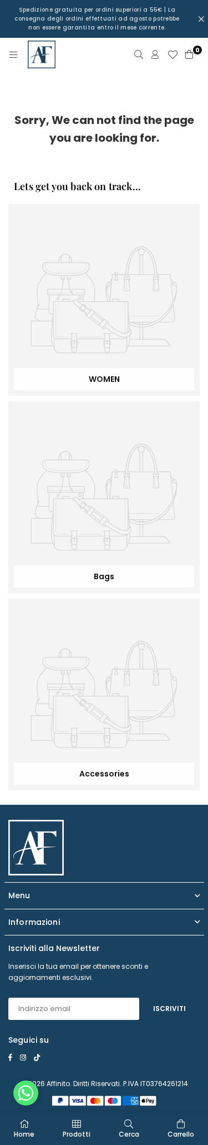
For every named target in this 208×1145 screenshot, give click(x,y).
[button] (25, 1096)
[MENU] (13, 54)
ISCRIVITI (169, 1008)
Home (24, 1134)
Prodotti (76, 1134)
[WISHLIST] (172, 54)
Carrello (181, 1134)
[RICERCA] (138, 54)
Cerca (129, 1134)
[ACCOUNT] (155, 54)
